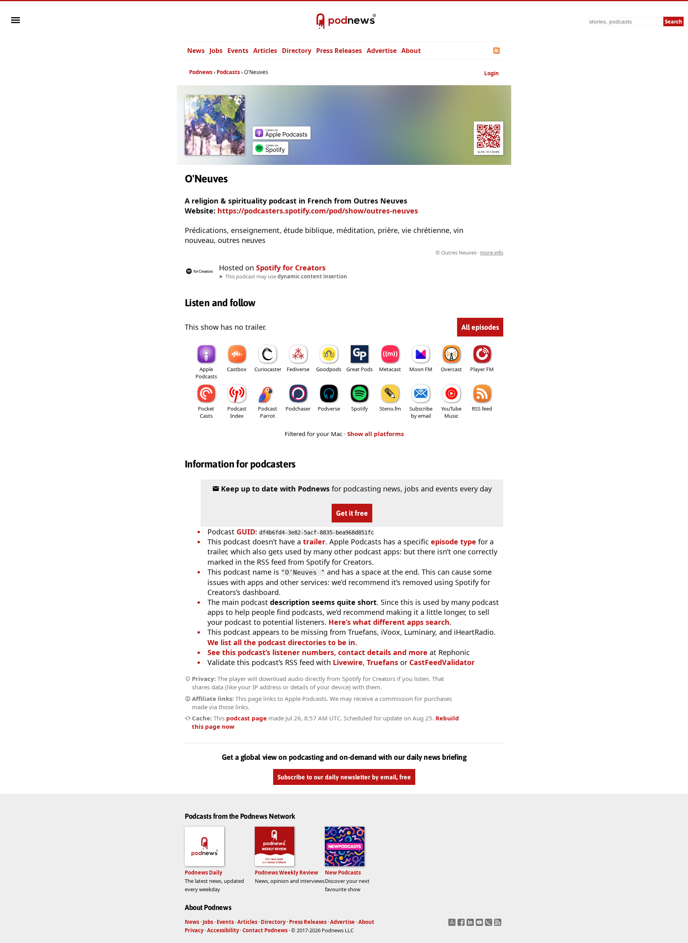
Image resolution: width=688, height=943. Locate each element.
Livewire (348, 662)
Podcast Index (236, 412)
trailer (314, 541)
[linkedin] (471, 924)
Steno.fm (390, 408)
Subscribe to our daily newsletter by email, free (344, 777)
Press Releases (339, 50)
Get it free (352, 513)
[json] (489, 924)
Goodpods (328, 369)
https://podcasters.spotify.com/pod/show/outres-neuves (317, 210)
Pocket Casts (206, 412)
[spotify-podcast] (270, 152)
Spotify (359, 408)
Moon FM (420, 369)
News (196, 50)
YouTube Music (451, 412)
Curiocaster (267, 369)
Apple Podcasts (206, 373)
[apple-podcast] (281, 136)
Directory (296, 50)
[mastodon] (452, 924)
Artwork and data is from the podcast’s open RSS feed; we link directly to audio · (377, 252)
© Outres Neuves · (469, 252)
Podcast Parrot (267, 412)
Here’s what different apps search (389, 622)
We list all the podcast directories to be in (281, 642)
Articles (265, 50)
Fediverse (298, 369)
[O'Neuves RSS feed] (497, 50)
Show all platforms (375, 434)
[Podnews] (320, 21)
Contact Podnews (264, 930)
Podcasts (228, 72)
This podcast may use (286, 276)
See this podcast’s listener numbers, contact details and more (317, 652)
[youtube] (480, 924)
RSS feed (482, 408)
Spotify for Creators (291, 267)
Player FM (482, 369)
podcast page (246, 718)
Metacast (390, 369)
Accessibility (223, 930)
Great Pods (359, 369)
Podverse (329, 408)
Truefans (382, 662)
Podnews (201, 72)
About (411, 50)
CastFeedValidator (442, 662)
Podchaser (298, 408)
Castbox (236, 369)
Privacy (194, 930)
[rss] (498, 924)
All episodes (480, 327)
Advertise (382, 50)
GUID (245, 531)
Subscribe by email (420, 412)
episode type (453, 541)
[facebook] (462, 924)
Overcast (451, 369)
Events (237, 50)
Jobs (216, 50)
